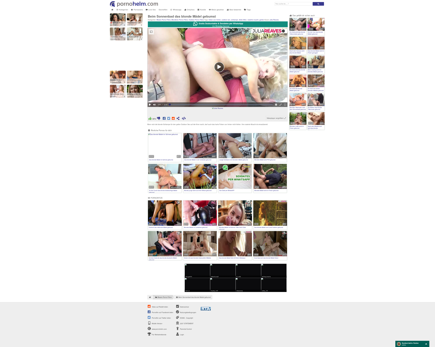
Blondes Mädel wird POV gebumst (264, 160)
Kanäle (203, 9)
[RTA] (206, 310)
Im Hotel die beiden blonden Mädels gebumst (316, 89)
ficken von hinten (215, 20)
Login (182, 334)
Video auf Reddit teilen (159, 307)
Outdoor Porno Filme (196, 20)
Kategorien (123, 9)
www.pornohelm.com (159, 329)
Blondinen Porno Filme (180, 20)
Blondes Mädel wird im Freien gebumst (266, 190)
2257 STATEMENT (186, 323)
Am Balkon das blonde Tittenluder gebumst (315, 108)
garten (261, 20)
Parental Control (186, 329)
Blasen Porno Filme (164, 20)
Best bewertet (235, 9)
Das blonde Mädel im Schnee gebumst (161, 160)
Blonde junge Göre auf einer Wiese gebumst (197, 190)
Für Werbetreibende (158, 334)
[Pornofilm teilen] (178, 119)
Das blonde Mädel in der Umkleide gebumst (197, 160)
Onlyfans (190, 9)
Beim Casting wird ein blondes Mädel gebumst (315, 71)
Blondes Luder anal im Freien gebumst (297, 127)
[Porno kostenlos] (135, 6)
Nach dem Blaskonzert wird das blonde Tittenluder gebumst (315, 128)
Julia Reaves (274, 20)
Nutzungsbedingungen (188, 312)
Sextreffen (163, 9)
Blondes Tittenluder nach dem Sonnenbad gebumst (298, 108)
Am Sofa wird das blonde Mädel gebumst (297, 71)
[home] (149, 297)
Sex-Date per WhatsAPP (226, 190)
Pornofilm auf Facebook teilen (162, 312)
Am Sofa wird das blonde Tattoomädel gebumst (297, 33)
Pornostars (138, 9)
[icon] (112, 9)
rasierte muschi (253, 20)
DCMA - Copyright (186, 318)
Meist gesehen (217, 9)
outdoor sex (226, 20)
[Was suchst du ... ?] (318, 4)
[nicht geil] (159, 119)
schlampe (234, 20)
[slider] (221, 104)
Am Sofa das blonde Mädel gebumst (296, 89)
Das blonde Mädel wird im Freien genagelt (316, 52)
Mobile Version (156, 323)
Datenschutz (184, 307)
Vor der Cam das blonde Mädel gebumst (315, 33)
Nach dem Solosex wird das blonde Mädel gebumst (297, 53)
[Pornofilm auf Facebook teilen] (164, 119)
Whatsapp (176, 9)
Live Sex (152, 9)
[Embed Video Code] (184, 119)
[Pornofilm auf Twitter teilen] (169, 119)
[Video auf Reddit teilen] (173, 119)
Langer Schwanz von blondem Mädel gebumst (233, 160)
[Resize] (280, 104)
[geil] (150, 119)
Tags (248, 9)
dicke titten (243, 20)
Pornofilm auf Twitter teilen (161, 318)
